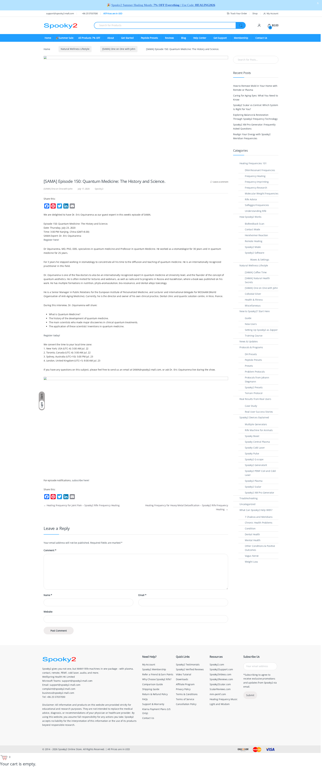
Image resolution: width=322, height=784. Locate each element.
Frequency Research (256, 187)
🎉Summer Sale (64, 37)
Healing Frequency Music (223, 699)
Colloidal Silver (253, 293)
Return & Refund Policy (155, 694)
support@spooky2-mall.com (60, 13)
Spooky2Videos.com (220, 674)
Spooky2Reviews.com (221, 679)
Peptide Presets (253, 359)
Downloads (182, 679)
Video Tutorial (183, 674)
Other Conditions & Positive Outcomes (260, 548)
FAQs (145, 699)
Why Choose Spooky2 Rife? (156, 679)
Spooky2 (99, 188)
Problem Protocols (255, 371)
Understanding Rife (255, 211)
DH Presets (251, 354)
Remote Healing (253, 241)
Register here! (51, 239)
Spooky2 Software (254, 252)
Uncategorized (247, 504)
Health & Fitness (254, 299)
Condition (250, 528)
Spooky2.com (217, 664)
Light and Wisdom (220, 704)
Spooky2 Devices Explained (254, 417)
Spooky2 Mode (253, 247)
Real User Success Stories (259, 411)
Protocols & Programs (251, 347)
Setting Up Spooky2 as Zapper (261, 329)
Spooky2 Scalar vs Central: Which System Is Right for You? (255, 107)
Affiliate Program (185, 684)
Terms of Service (185, 699)
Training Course (253, 335)
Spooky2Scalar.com (220, 684)
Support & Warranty (153, 704)
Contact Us (261, 37)
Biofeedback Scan (254, 223)
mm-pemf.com (218, 694)
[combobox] (165, 25)
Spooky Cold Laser (255, 447)
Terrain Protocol (253, 393)
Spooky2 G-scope (254, 459)
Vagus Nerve (252, 555)
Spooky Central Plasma (257, 441)
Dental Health (252, 534)
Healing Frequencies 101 (253, 163)
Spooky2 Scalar (253, 486)
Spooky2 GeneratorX (256, 465)
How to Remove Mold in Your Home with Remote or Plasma (255, 87)
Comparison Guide (152, 684)
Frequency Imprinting (257, 181)
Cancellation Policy (186, 704)
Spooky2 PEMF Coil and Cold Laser (260, 473)
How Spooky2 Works (250, 216)
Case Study (251, 405)
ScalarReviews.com (220, 689)
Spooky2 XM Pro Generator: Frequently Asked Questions (254, 126)
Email (142, 595)
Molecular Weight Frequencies (261, 193)
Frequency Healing (255, 176)
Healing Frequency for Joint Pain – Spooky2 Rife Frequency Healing (82, 505)
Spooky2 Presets (254, 387)
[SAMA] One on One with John (118, 48)
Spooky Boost (252, 436)
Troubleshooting (248, 498)
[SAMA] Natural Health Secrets (257, 280)
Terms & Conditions (187, 694)
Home (48, 37)
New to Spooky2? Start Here (254, 311)
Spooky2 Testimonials (188, 664)
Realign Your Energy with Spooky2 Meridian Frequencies (252, 136)
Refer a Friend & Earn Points (157, 674)
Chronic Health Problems (258, 522)
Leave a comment (220, 181)
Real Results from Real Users (255, 399)
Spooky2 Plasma (253, 480)
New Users (251, 324)
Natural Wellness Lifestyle (75, 48)
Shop (254, 13)
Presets (249, 365)
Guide (248, 318)
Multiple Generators (256, 424)
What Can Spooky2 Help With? (255, 510)
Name (48, 595)
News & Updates (248, 341)
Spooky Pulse (252, 453)
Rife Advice (251, 199)
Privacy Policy (183, 689)
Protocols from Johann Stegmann (257, 379)
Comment (50, 550)
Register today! (52, 335)
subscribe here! (80, 480)
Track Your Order (238, 13)
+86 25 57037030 (90, 13)
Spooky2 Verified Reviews (190, 669)
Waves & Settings (259, 259)
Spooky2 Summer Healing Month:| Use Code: (163, 5)
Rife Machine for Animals (259, 430)
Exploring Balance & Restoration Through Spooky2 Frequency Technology (255, 116)
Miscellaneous (253, 305)
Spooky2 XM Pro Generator (259, 492)
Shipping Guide (150, 689)
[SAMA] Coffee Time (256, 272)
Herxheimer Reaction (256, 235)
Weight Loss (251, 561)
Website (48, 611)
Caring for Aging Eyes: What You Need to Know (255, 97)
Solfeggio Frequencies (257, 205)
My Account (272, 13)
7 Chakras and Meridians (259, 516)
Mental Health (252, 540)
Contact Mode (252, 229)
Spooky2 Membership (154, 669)
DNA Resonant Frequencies (260, 170)
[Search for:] (255, 60)
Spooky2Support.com (221, 669)
